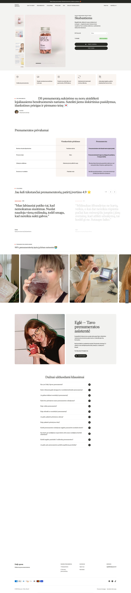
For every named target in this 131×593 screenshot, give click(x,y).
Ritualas (78, 33)
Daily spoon (20, 589)
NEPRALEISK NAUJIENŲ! (127, 296)
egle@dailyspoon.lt (111, 567)
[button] (106, 6)
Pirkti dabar (91, 48)
